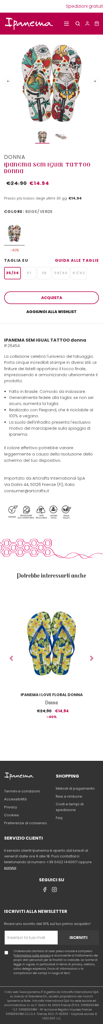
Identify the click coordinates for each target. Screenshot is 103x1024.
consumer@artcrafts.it (26, 491)
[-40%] (14, 230)
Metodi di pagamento (75, 788)
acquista (51, 297)
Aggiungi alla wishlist (51, 311)
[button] (11, 658)
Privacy (10, 807)
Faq (59, 817)
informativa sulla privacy (33, 955)
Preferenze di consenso (25, 823)
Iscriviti (78, 937)
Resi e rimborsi (69, 796)
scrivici (10, 867)
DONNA (14, 157)
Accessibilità (15, 799)
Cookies (11, 815)
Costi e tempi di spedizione (69, 806)
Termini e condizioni (22, 791)
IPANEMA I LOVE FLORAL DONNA (52, 694)
